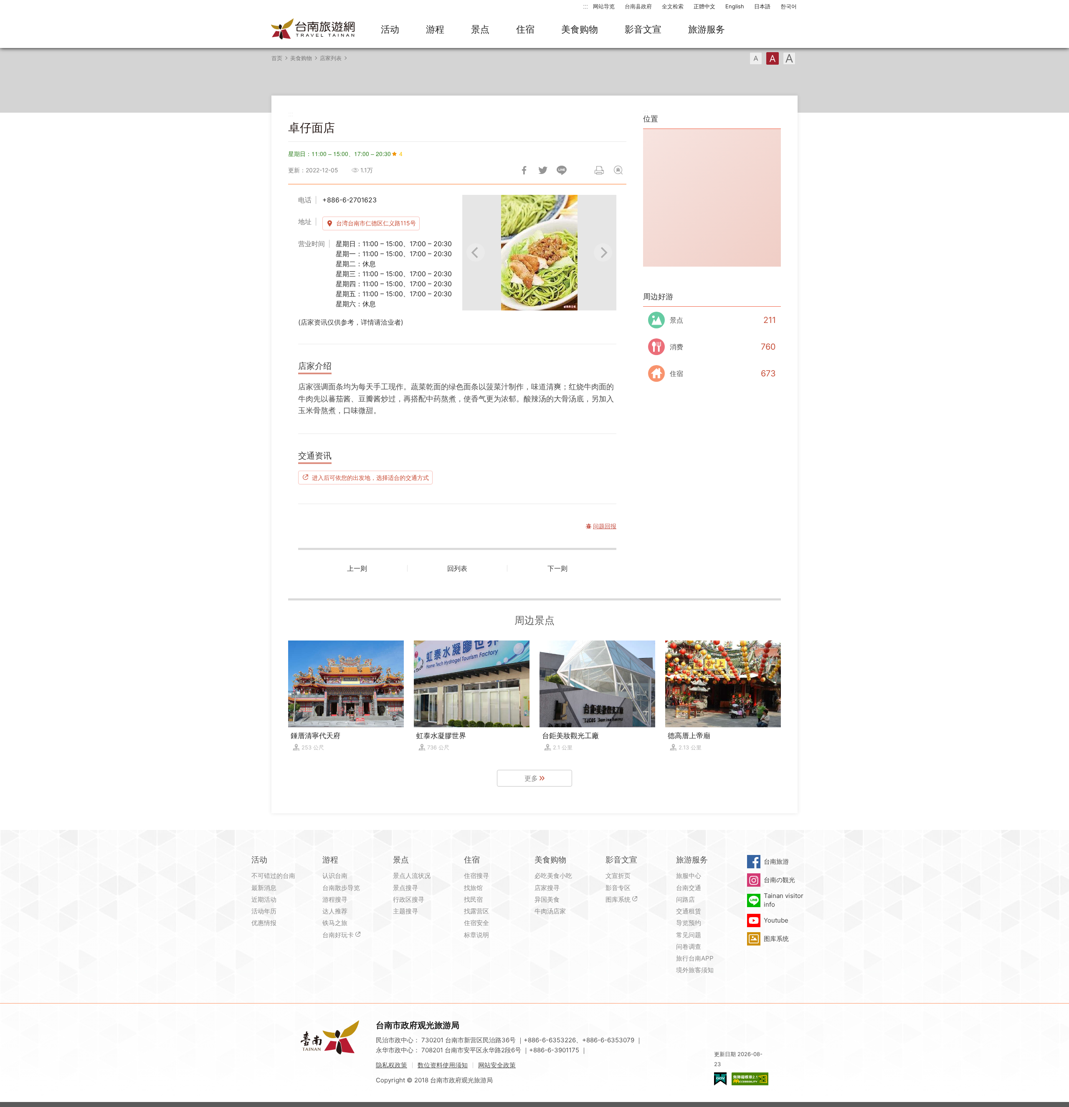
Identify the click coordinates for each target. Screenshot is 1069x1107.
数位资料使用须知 (443, 1065)
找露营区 (476, 911)
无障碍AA (750, 1078)
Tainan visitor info (783, 900)
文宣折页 (618, 876)
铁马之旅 (334, 923)
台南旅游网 (313, 30)
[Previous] (475, 252)
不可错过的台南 (273, 876)
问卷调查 (688, 947)
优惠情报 (263, 923)
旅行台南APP (695, 958)
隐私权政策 (391, 1065)
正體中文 (704, 6)
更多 (531, 778)
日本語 (762, 6)
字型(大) (789, 58)
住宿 (525, 29)
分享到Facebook (524, 170)
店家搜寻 (547, 888)
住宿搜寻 (476, 876)
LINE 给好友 (561, 170)
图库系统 (618, 899)
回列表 (457, 568)
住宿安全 (476, 923)
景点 (480, 29)
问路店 (685, 899)
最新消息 (263, 888)
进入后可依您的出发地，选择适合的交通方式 (370, 477)
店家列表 (331, 58)
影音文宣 (643, 29)
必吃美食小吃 (553, 876)
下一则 (557, 568)
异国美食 (547, 899)
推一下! (542, 170)
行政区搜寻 (408, 899)
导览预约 (688, 923)
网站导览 (604, 6)
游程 (435, 29)
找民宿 (473, 899)
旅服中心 (688, 876)
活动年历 (263, 911)
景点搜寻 (405, 888)
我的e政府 (720, 1078)
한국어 (788, 6)
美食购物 (579, 29)
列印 (599, 170)
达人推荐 (334, 911)
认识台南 (334, 876)
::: (585, 6)
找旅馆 (473, 888)
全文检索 (673, 6)
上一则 (357, 568)
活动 (390, 29)
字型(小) (756, 58)
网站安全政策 (497, 1065)
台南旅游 (776, 861)
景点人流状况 (412, 876)
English (734, 6)
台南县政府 (638, 6)
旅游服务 (706, 29)
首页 (276, 58)
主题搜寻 (405, 911)
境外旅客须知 (695, 970)
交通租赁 (688, 911)
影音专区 (618, 888)
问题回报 (618, 170)
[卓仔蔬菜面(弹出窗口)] (539, 252)
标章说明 (476, 935)
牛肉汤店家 (550, 911)
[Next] (603, 252)
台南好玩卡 (338, 935)
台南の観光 (779, 880)
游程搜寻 (334, 899)
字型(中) (772, 58)
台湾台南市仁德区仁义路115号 (376, 223)
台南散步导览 (341, 888)
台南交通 (688, 888)
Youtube (776, 920)
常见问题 (688, 935)
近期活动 (263, 899)
